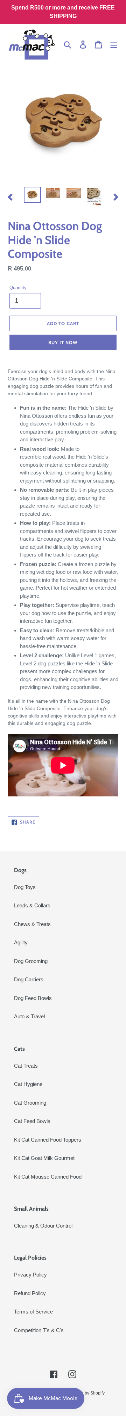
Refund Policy (30, 1293)
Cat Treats (26, 1066)
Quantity (18, 287)
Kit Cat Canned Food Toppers (47, 1140)
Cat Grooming (30, 1103)
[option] (32, 195)
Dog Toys (25, 887)
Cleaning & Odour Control (43, 1226)
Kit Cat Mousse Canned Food (48, 1177)
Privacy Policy (30, 1275)
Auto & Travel (29, 1016)
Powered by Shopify (85, 1393)
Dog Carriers (28, 979)
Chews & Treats (32, 924)
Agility (21, 942)
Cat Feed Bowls (32, 1121)
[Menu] (113, 44)
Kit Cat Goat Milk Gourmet (44, 1158)
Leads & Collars (32, 905)
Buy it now (63, 342)
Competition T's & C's (39, 1330)
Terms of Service (33, 1312)
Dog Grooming (31, 961)
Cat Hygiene (28, 1084)
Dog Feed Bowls (33, 998)
